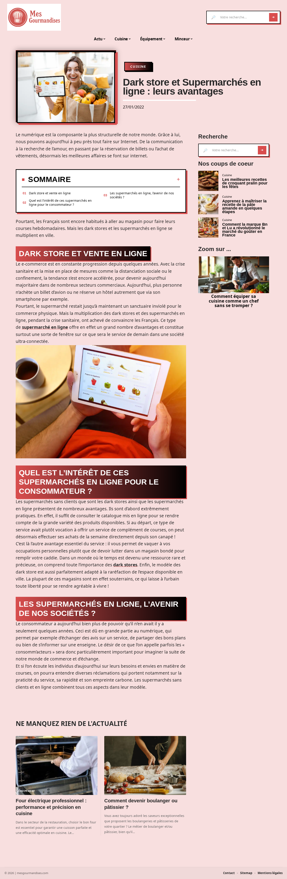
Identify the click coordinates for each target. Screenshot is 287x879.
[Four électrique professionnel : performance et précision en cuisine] (57, 765)
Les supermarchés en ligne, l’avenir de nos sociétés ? (142, 195)
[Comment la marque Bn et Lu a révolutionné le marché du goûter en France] (208, 227)
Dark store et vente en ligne (50, 193)
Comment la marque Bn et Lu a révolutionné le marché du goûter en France (244, 229)
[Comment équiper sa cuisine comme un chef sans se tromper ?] (233, 274)
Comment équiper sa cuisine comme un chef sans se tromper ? (234, 301)
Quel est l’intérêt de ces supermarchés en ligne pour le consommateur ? (60, 202)
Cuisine (138, 66)
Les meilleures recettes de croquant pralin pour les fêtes (244, 183)
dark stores (125, 565)
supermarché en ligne (45, 327)
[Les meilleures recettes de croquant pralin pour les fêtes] (208, 181)
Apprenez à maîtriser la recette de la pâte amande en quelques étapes (244, 206)
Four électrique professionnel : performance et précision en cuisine (51, 807)
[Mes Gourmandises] (34, 17)
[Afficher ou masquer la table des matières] (125, 179)
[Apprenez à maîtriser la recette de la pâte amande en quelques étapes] (208, 204)
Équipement (26, 790)
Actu (110, 790)
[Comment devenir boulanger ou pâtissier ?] (145, 765)
